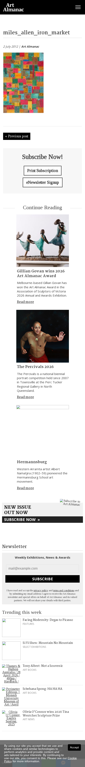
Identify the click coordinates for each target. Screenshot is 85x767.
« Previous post (16, 136)
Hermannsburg (32, 462)
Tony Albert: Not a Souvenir (43, 666)
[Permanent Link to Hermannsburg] (42, 431)
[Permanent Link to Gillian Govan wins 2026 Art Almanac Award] (42, 240)
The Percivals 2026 (35, 367)
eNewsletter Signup (42, 182)
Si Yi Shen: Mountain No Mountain (48, 643)
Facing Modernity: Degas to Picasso (48, 620)
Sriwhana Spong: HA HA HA (42, 688)
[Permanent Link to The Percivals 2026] (42, 336)
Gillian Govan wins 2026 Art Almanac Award (41, 273)
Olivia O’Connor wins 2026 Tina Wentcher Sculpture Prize (46, 713)
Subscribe (42, 578)
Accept (74, 747)
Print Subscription (42, 170)
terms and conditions (63, 590)
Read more (25, 302)
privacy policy (41, 590)
